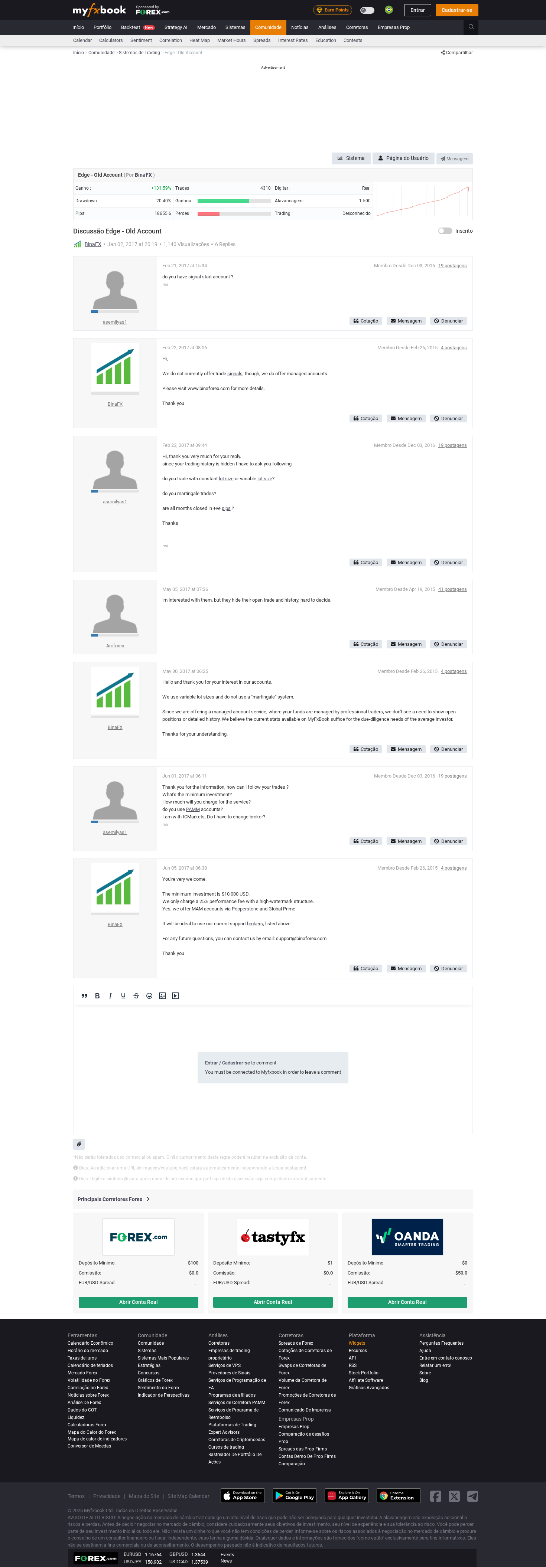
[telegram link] (472, 1495)
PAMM (193, 809)
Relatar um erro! (435, 1365)
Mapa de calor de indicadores (97, 1439)
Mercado (206, 27)
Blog (423, 1380)
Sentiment (141, 40)
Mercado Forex (82, 1372)
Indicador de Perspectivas (163, 1395)
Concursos (148, 1372)
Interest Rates (293, 40)
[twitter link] (454, 1495)
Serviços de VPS (224, 1365)
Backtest (137, 27)
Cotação (369, 321)
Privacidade (106, 1496)
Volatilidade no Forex (89, 1380)
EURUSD (133, 1554)
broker (256, 817)
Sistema (355, 158)
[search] (475, 27)
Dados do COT (82, 1410)
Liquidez (76, 1417)
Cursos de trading (226, 1447)
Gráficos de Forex (155, 1380)
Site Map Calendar (188, 1496)
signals (235, 373)
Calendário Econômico (90, 1343)
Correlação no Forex (88, 1387)
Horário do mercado (88, 1350)
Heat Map (199, 40)
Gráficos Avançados (369, 1387)
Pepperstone (245, 909)
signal (194, 276)
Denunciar (452, 321)
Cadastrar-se (457, 10)
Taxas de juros (82, 1358)
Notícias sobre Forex (88, 1395)
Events (227, 1554)
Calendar (82, 40)
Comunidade (268, 27)
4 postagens (454, 347)
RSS (353, 1365)
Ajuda (425, 1350)
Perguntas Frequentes (441, 1343)
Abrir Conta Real (138, 1302)
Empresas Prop (394, 27)
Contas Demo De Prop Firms (307, 1456)
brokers (255, 923)
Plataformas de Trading (232, 1424)
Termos (76, 1496)
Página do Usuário (407, 158)
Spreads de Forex (296, 1343)
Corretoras (357, 27)
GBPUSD (178, 1554)
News (226, 1561)
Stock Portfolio (363, 1372)
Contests (353, 40)
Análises (327, 27)
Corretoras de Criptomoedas (236, 1439)
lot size (226, 478)
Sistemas (235, 27)
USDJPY (133, 1561)
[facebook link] (435, 1495)
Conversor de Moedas (89, 1446)
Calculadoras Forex (87, 1424)
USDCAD (178, 1561)
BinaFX (144, 175)
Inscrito (464, 231)
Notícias (300, 27)
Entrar (417, 10)
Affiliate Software (366, 1380)
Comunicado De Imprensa (305, 1410)
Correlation (170, 40)
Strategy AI (176, 27)
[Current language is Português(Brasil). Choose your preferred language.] (389, 9)
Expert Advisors (224, 1432)
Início (78, 27)
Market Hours (231, 40)
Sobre (425, 1372)
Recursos (358, 1350)
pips (226, 508)
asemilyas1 (115, 322)
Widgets (357, 1343)
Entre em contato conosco (445, 1358)
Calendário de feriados (90, 1365)
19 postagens (452, 265)
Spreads (262, 40)
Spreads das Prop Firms (303, 1449)
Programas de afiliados (232, 1395)
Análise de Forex (84, 1402)
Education (325, 40)
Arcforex (115, 645)
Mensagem (457, 158)
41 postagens (452, 589)
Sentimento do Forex (158, 1387)
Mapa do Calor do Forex (92, 1432)
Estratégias (149, 1365)
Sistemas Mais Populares (163, 1358)
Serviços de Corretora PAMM (236, 1402)
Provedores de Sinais (229, 1372)
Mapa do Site (144, 1496)
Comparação (292, 1463)
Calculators (111, 40)
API (352, 1358)
